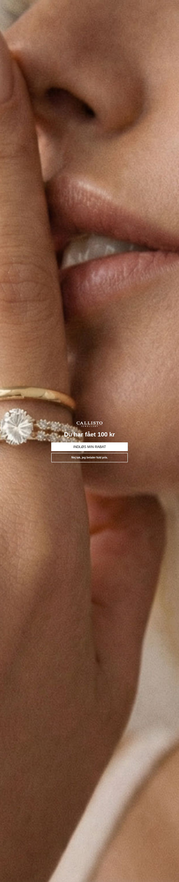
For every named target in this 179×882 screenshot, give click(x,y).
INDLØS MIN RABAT (89, 447)
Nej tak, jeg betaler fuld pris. (89, 457)
